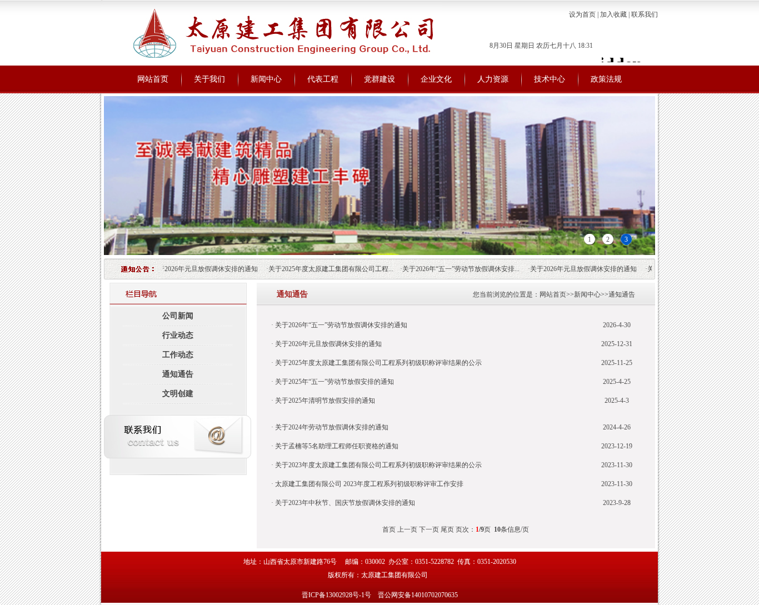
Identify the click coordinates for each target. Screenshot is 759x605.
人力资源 (492, 79)
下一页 (429, 529)
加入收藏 (613, 14)
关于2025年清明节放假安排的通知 (324, 400)
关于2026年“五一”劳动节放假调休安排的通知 (340, 325)
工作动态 (177, 355)
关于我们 (209, 79)
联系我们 (644, 14)
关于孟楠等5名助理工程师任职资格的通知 (335, 446)
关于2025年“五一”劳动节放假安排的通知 (333, 382)
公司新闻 (177, 316)
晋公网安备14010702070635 (418, 595)
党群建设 (379, 79)
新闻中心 (266, 79)
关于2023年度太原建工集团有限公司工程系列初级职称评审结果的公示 (377, 465)
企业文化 (436, 79)
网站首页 (152, 79)
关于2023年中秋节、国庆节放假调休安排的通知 (344, 503)
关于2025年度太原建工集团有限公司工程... (321, 269)
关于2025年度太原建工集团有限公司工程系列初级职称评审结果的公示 (377, 363)
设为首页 (582, 14)
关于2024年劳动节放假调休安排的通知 (330, 427)
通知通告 (177, 374)
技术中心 (549, 79)
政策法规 (606, 79)
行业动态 (177, 335)
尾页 (447, 529)
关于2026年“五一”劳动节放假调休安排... (451, 269)
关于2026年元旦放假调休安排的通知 (195, 269)
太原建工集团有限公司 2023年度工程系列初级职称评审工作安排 (368, 484)
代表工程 (322, 79)
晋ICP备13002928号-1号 (336, 595)
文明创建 (177, 393)
